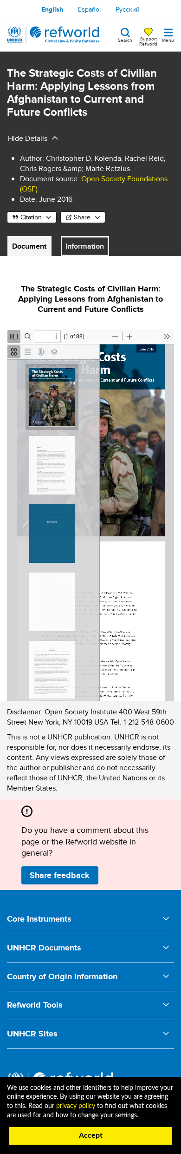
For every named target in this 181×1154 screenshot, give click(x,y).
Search (125, 39)
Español (89, 9)
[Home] (53, 35)
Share (82, 217)
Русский (128, 9)
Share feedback (60, 875)
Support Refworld (148, 40)
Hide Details (27, 138)
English (52, 9)
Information (84, 246)
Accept (91, 1135)
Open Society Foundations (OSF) (94, 183)
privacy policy (75, 1106)
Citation (31, 217)
